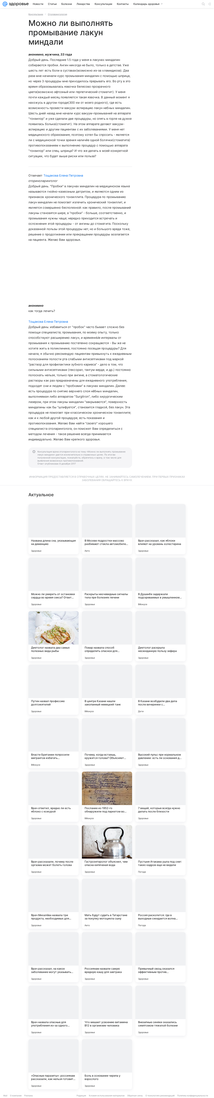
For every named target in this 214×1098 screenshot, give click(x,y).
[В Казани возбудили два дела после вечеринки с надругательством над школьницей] (160, 690)
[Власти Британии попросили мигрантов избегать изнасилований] (53, 743)
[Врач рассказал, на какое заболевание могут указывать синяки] (53, 957)
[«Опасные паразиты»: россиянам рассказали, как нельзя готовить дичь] (53, 1064)
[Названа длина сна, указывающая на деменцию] (53, 529)
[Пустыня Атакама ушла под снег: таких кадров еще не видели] (160, 850)
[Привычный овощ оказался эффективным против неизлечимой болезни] (160, 957)
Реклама (28, 1095)
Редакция (81, 1095)
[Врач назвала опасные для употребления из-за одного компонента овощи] (53, 1011)
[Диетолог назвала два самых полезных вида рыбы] (53, 636)
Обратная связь (135, 1095)
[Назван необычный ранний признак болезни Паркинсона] (160, 1064)
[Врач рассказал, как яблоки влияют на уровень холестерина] (160, 529)
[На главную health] (18, 4)
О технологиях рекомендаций (160, 1095)
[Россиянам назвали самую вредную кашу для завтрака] (107, 957)
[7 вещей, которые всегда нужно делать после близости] (160, 797)
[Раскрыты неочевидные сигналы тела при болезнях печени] (107, 583)
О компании (16, 1095)
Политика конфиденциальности (192, 1095)
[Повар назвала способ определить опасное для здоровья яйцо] (107, 636)
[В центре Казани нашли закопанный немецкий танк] (107, 690)
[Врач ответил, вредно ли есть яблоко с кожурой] (53, 797)
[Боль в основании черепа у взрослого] (107, 1064)
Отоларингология (57, 14)
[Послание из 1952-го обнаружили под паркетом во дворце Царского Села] (107, 797)
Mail (5, 1095)
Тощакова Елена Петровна (63, 175)
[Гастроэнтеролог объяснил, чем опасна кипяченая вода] (107, 850)
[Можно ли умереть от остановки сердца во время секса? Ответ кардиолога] (53, 583)
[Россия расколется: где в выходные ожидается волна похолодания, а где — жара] (160, 904)
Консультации (35, 14)
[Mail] (5, 4)
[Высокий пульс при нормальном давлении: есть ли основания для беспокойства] (160, 743)
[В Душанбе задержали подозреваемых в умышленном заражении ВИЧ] (160, 583)
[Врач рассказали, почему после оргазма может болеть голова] (53, 850)
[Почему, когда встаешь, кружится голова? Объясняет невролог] (107, 743)
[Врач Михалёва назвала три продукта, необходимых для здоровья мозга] (53, 904)
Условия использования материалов (107, 1095)
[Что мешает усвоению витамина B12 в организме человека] (107, 1011)
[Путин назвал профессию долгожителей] (53, 690)
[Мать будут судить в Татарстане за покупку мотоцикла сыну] (107, 904)
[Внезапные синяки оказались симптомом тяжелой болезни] (160, 1011)
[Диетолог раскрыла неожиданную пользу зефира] (160, 636)
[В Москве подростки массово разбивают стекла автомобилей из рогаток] (107, 529)
